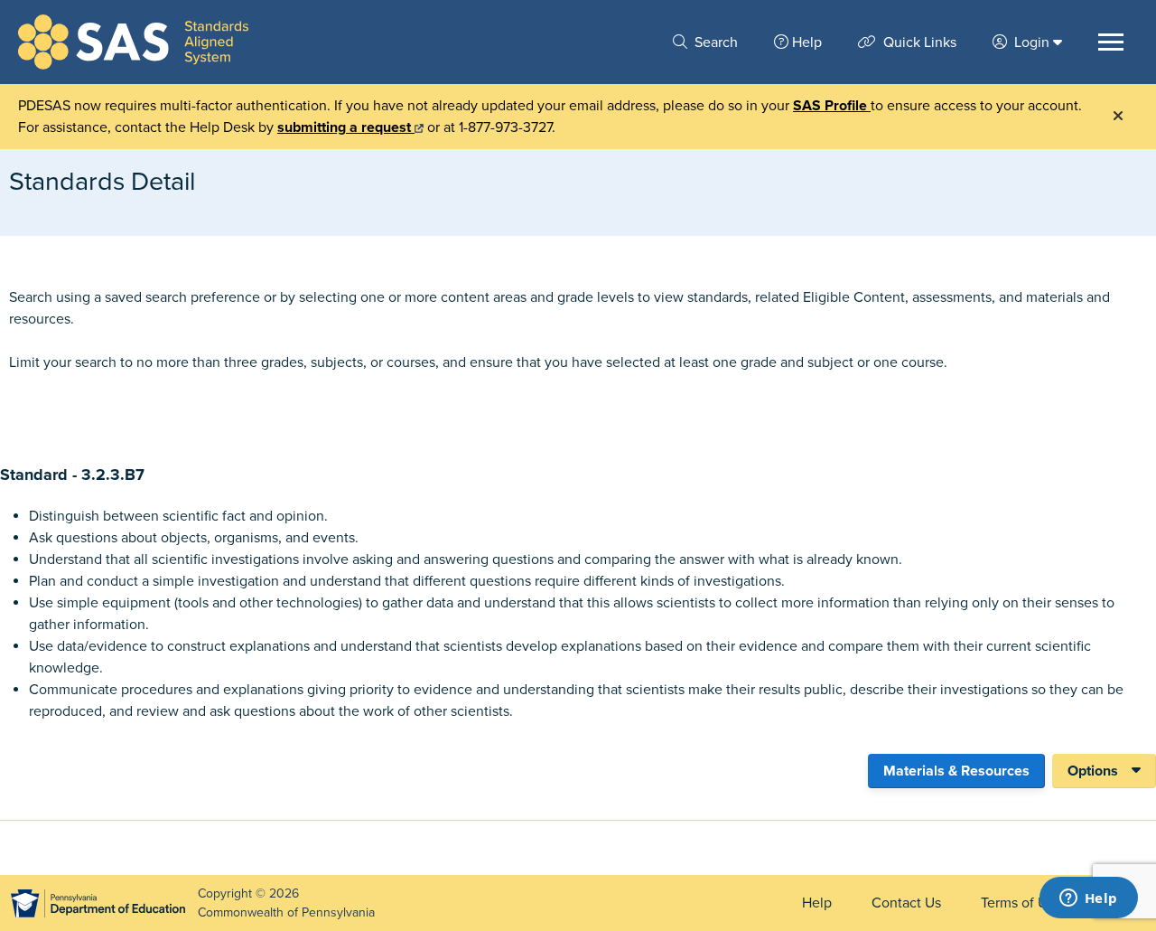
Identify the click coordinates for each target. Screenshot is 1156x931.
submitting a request (346, 127)
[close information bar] (1118, 116)
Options (1092, 771)
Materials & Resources (956, 771)
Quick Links (918, 42)
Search (714, 42)
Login (1032, 42)
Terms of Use (1021, 903)
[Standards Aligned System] (133, 42)
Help (807, 42)
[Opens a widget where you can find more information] (1088, 899)
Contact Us (906, 903)
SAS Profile (832, 106)
